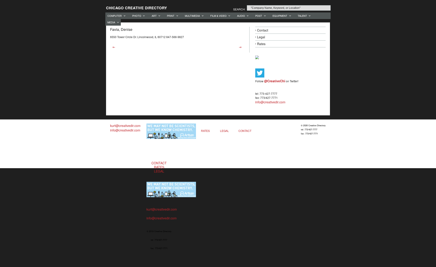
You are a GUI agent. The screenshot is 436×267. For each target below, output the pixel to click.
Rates (261, 43)
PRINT (169, 16)
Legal (261, 37)
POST (257, 16)
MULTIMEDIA (191, 16)
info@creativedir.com (270, 102)
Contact (262, 30)
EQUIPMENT (278, 16)
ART (153, 16)
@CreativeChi (274, 81)
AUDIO (240, 16)
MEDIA (110, 22)
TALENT (301, 16)
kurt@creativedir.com (125, 125)
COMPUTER (113, 16)
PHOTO (135, 16)
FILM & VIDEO (217, 16)
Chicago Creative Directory (136, 7)
